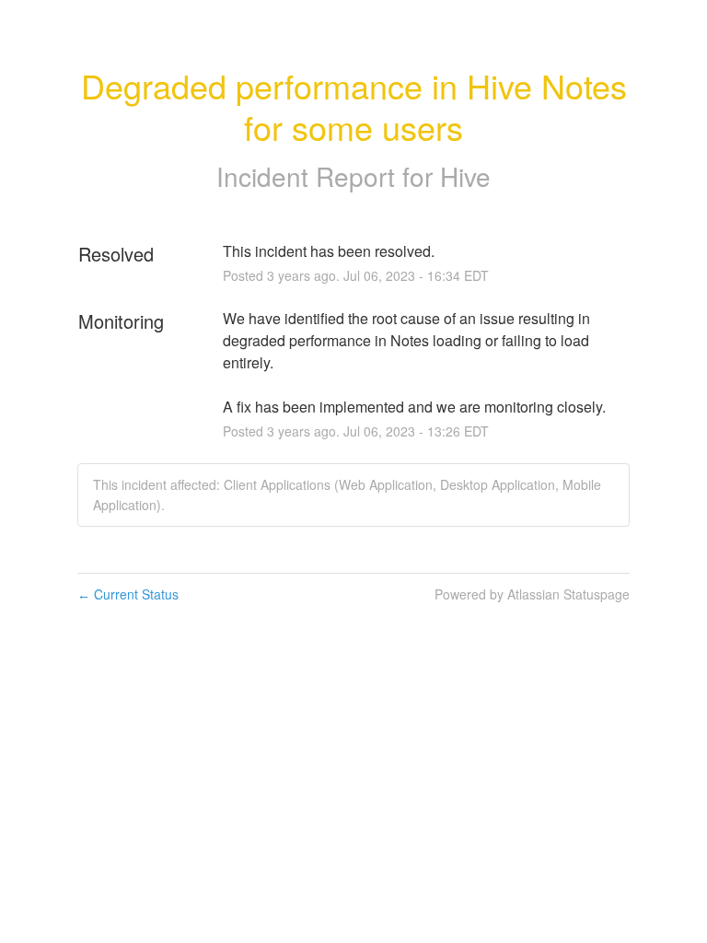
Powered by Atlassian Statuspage (532, 594)
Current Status (128, 594)
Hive (465, 175)
